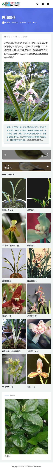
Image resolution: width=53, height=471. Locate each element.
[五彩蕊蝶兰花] (39, 334)
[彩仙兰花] (39, 369)
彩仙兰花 (31, 387)
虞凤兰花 (31, 210)
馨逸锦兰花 (6, 281)
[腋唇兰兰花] (14, 298)
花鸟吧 (7, 22)
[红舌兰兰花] (39, 263)
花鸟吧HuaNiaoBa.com (33, 467)
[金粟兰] (26, 426)
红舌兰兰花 (32, 281)
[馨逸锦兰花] (14, 263)
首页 (8, 37)
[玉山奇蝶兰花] (14, 369)
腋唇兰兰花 (6, 316)
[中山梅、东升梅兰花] (14, 228)
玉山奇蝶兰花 (7, 387)
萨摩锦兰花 (32, 316)
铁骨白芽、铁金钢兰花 (11, 351)
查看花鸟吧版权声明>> (34, 140)
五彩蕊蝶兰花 (32, 351)
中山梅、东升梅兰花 (10, 246)
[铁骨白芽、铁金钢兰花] (14, 334)
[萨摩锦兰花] (39, 298)
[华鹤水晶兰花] (14, 193)
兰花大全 (15, 22)
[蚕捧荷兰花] (39, 228)
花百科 (15, 37)
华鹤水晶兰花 (7, 210)
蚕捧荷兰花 (32, 246)
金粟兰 (7, 456)
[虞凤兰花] (39, 193)
